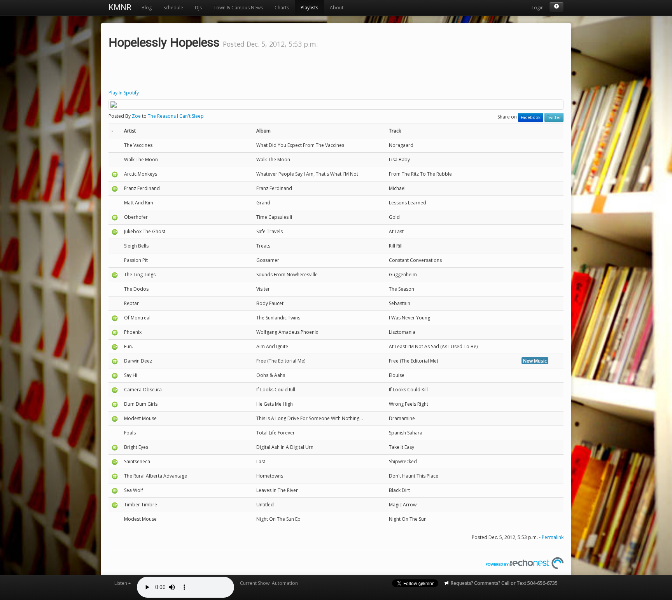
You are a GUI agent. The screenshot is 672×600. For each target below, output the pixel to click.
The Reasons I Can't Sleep (176, 116)
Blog (147, 7)
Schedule (173, 7)
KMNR (119, 7)
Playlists (309, 7)
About (336, 7)
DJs (198, 7)
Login (538, 7)
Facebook (531, 117)
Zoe (136, 116)
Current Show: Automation (269, 583)
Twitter (554, 117)
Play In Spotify (123, 92)
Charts (282, 7)
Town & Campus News (238, 7)
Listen (120, 583)
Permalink (553, 537)
